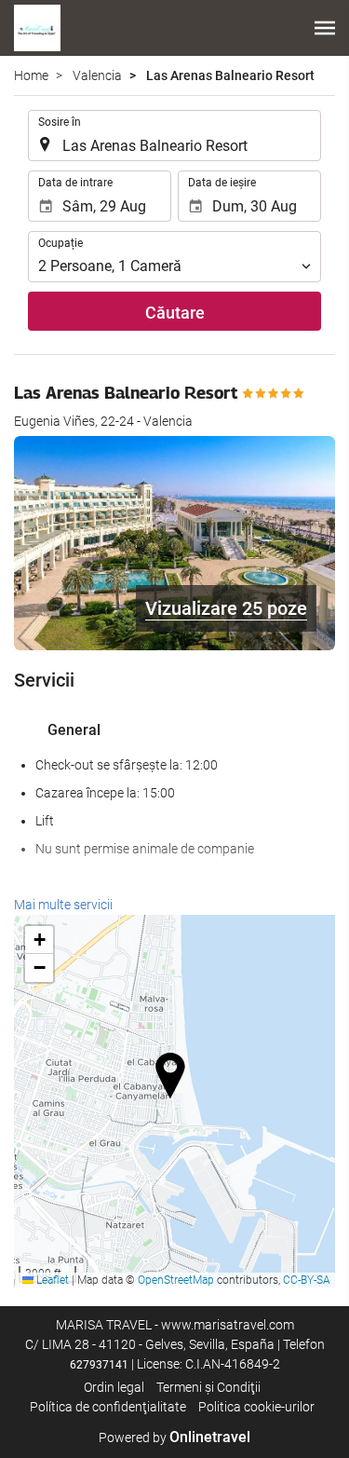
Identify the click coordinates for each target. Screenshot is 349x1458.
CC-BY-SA (306, 1280)
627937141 (99, 1364)
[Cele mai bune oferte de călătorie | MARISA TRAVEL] (37, 28)
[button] (325, 28)
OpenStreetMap (176, 1280)
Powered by (174, 1437)
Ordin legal (114, 1387)
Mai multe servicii (63, 904)
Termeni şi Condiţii (208, 1387)
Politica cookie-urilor (256, 1406)
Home (31, 75)
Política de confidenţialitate (108, 1406)
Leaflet (51, 1280)
